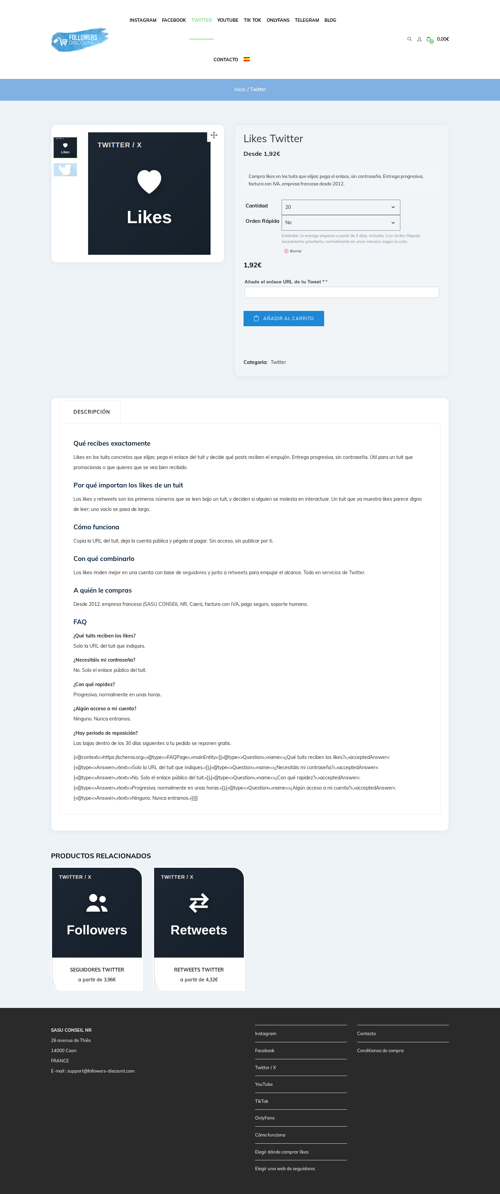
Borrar (296, 250)
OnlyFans (264, 1118)
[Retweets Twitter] (199, 913)
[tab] (90, 412)
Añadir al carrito (288, 318)
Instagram (143, 20)
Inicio (240, 89)
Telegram (307, 20)
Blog (330, 20)
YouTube (264, 1084)
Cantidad (257, 205)
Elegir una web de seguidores (285, 1168)
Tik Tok (252, 20)
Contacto (226, 59)
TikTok (261, 1101)
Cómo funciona (270, 1135)
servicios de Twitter (343, 572)
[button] (438, 39)
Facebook (174, 20)
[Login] (420, 39)
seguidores (194, 572)
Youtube (227, 20)
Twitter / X (265, 1067)
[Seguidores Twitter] (97, 913)
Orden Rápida (262, 221)
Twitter (201, 20)
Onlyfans (278, 20)
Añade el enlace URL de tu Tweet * (286, 281)
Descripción (91, 412)
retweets (238, 572)
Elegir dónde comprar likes (282, 1152)
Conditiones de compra (380, 1050)
